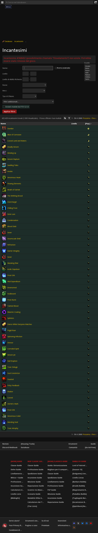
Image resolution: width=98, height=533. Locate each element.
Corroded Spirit (13, 349)
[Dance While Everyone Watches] (4, 324)
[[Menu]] (2, 2)
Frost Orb (11, 275)
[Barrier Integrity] (4, 251)
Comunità (73, 447)
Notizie (5, 444)
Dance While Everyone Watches (19, 324)
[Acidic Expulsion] (4, 269)
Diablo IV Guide (79, 461)
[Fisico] (90, 68)
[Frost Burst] (4, 299)
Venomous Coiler (14, 416)
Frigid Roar (11, 330)
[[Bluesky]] (82, 523)
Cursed (10, 398)
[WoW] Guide (16, 461)
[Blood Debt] (4, 226)
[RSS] (74, 527)
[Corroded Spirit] (4, 348)
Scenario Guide (34, 494)
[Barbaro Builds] (79, 482)
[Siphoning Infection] (4, 336)
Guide (93, 444)
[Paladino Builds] (79, 494)
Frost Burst (11, 300)
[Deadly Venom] (4, 147)
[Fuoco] (90, 70)
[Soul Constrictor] (4, 373)
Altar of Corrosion (14, 134)
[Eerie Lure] (4, 214)
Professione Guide (18, 482)
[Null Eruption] (4, 361)
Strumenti (72, 444)
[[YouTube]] (91, 523)
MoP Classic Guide (36, 461)
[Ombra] (90, 77)
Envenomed (12, 287)
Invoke (10, 171)
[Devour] (4, 342)
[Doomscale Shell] (4, 238)
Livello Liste (16, 494)
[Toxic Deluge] (4, 367)
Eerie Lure (11, 214)
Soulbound (11, 294)
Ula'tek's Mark (12, 404)
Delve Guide (16, 469)
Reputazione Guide (36, 486)
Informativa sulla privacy (65, 525)
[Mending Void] (4, 422)
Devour (10, 342)
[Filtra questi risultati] (69, 118)
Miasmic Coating (13, 312)
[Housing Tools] (27, 444)
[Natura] (90, 75)
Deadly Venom (13, 147)
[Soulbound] (4, 293)
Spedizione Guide (35, 473)
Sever (9, 232)
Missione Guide (34, 482)
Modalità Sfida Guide (36, 498)
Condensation (12, 220)
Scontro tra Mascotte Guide (36, 490)
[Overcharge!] (4, 202)
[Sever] (4, 232)
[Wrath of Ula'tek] (4, 189)
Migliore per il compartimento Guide (59, 469)
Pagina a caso (31, 525)
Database (8, 41)
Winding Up (11, 153)
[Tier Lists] (32, 506)
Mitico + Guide (17, 478)
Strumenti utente (32, 521)
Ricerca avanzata (63, 68)
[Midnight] (15, 498)
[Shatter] (4, 391)
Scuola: (87, 63)
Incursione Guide (18, 486)
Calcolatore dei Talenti (18, 490)
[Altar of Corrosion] (4, 134)
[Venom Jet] (4, 354)
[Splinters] (4, 318)
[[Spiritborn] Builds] (80, 506)
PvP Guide (52, 490)
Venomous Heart (14, 177)
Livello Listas (78, 478)
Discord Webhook (9, 447)
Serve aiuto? (14, 521)
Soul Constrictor (13, 373)
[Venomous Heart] (4, 177)
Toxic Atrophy (12, 428)
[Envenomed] (4, 287)
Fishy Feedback (13, 385)
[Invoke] (4, 171)
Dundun (10, 128)
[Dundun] (4, 128)
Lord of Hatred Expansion (80, 465)
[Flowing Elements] (4, 183)
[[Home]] (4, 527)
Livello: (5, 74)
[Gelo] (90, 73)
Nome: (5, 68)
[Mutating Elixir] (4, 263)
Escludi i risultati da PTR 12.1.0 (17, 107)
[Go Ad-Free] (90, 447)
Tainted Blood (12, 306)
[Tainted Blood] (4, 306)
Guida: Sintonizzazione (57, 465)
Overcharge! (12, 202)
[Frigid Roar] (4, 330)
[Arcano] (90, 66)
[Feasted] (4, 379)
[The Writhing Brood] (4, 195)
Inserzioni (62, 521)
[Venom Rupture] (4, 159)
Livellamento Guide (18, 473)
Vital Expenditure (13, 281)
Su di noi (45, 521)
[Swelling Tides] (4, 165)
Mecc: (4, 90)
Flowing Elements (14, 183)
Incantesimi (18, 41)
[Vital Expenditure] (4, 281)
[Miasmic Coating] (4, 312)
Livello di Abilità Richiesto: (12, 79)
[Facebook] (86, 523)
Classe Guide (16, 465)
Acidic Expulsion (13, 269)
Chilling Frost (12, 208)
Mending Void (12, 422)
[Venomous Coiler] (4, 416)
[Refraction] (4, 244)
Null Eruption (12, 361)
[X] (78, 523)
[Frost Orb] (4, 275)
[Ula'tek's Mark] (4, 403)
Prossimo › (87, 118)
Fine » (94, 118)
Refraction (11, 245)
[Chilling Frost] (4, 208)
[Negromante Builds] (80, 490)
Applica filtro (9, 111)
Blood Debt (11, 226)
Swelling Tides (12, 165)
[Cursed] (4, 397)
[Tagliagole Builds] (80, 498)
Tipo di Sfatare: (8, 96)
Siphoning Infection (14, 336)
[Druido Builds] (78, 486)
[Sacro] (90, 79)
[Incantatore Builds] (80, 502)
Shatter (10, 391)
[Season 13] (77, 469)
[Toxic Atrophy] (4, 428)
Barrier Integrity (13, 251)
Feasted (10, 379)
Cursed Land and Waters (16, 141)
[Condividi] (95, 2)
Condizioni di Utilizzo (16, 530)
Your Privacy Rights (16, 525)
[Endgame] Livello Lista (80, 473)
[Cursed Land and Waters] (4, 140)
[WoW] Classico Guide (57, 461)
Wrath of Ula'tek (13, 190)
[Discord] (74, 523)
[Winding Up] (4, 153)
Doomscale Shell (13, 238)
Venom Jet (11, 355)
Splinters (10, 318)
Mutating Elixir (12, 263)
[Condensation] (4, 220)
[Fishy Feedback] (4, 385)
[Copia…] (65, 118)
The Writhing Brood (15, 196)
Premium (45, 525)
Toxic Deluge (12, 367)
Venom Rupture (13, 159)
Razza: (4, 85)
